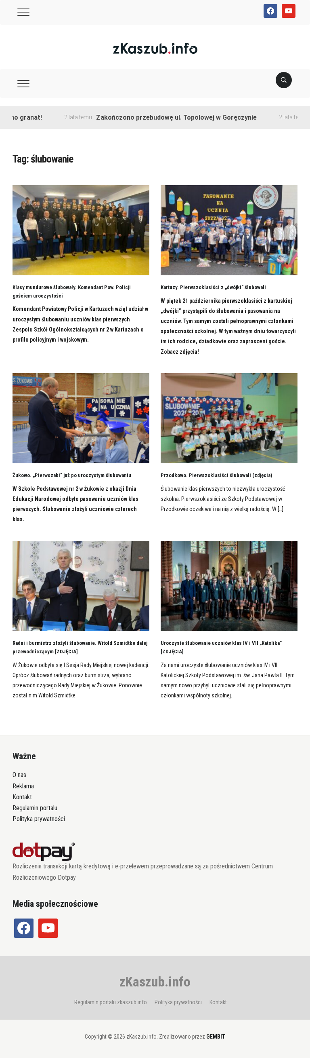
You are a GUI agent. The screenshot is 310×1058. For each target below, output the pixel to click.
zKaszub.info (155, 982)
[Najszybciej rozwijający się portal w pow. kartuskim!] (155, 48)
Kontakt (22, 797)
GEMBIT (215, 1036)
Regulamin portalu (35, 808)
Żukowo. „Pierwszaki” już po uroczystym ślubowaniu (72, 475)
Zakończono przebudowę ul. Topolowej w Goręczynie (160, 117)
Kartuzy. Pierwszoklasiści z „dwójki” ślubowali (213, 287)
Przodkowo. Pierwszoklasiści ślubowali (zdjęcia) (216, 475)
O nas (19, 775)
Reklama (23, 786)
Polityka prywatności (39, 819)
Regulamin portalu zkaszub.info (110, 1002)
